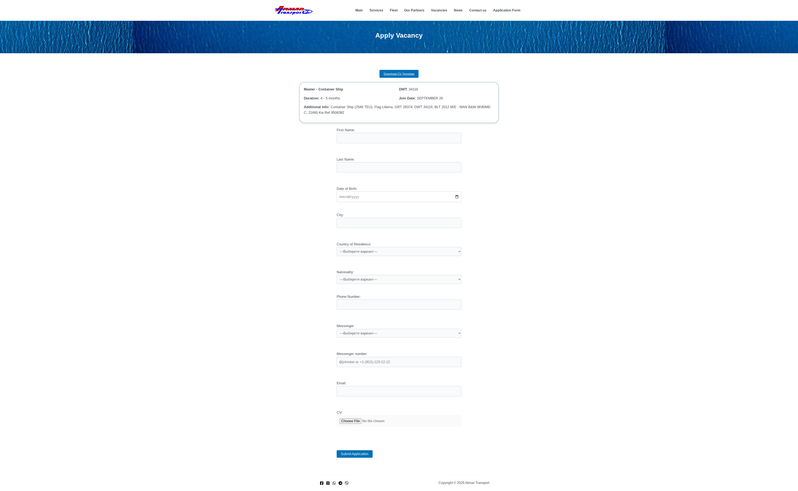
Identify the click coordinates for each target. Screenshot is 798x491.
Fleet (394, 10)
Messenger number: (352, 354)
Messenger (345, 326)
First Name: (346, 130)
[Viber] (347, 483)
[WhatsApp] (334, 483)
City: (340, 215)
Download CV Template (399, 73)
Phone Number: (349, 297)
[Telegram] (340, 483)
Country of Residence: (354, 244)
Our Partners (414, 10)
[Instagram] (328, 483)
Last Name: (346, 159)
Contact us (477, 10)
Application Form (506, 10)
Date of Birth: (347, 189)
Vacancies (439, 10)
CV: (339, 412)
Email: (341, 383)
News (458, 10)
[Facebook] (322, 483)
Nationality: (345, 272)
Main (359, 10)
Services (376, 10)
